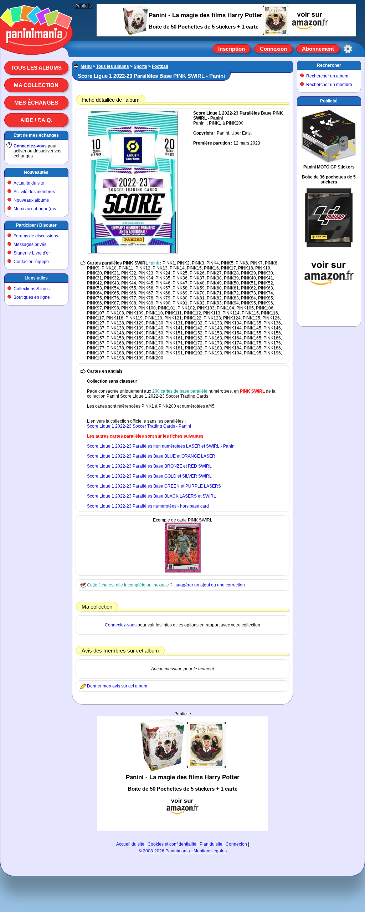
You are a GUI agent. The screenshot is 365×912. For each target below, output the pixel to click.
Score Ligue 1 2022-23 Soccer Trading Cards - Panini (139, 426)
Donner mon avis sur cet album (117, 686)
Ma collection (36, 85)
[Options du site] (348, 49)
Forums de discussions (36, 235)
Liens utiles (36, 278)
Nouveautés (36, 172)
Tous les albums (36, 68)
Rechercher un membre (329, 84)
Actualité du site (29, 183)
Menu (86, 66)
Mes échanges (36, 103)
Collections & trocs (32, 288)
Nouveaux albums (31, 200)
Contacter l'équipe (31, 261)
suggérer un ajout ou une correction (210, 585)
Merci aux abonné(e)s (35, 208)
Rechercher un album (327, 76)
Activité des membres (34, 191)
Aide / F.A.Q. (36, 120)
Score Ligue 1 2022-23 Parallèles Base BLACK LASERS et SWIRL (151, 496)
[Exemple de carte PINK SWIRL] (183, 571)
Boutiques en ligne (32, 297)
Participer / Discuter (36, 225)
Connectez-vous (30, 145)
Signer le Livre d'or (32, 253)
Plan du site (211, 844)
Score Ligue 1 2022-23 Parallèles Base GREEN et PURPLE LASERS (154, 486)
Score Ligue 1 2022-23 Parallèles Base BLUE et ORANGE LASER (151, 456)
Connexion (273, 49)
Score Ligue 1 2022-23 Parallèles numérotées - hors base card (148, 506)
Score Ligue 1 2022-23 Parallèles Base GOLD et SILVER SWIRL (149, 476)
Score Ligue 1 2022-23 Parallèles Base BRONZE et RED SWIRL (149, 466)
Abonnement (318, 49)
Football (160, 66)
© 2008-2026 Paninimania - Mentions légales (183, 850)
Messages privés (30, 244)
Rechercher (329, 65)
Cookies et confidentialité (172, 844)
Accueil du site (130, 844)
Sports (140, 66)
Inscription (231, 49)
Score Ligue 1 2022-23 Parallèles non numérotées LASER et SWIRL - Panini (161, 446)
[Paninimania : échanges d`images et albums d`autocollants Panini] (36, 46)
